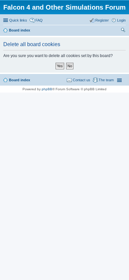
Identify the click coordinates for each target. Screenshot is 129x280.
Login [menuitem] (121, 20)
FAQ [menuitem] (39, 20)
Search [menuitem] (123, 31)
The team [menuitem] (106, 80)
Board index (19, 80)
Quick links (18, 20)
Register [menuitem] (102, 20)
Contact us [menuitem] (81, 80)
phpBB (47, 89)
